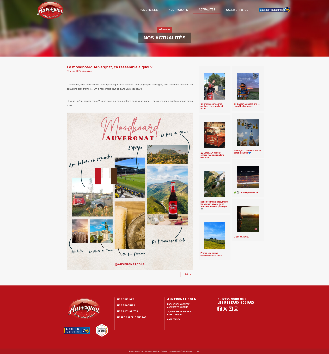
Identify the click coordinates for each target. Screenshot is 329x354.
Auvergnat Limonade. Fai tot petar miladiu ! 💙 (247, 151)
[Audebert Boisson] (274, 9)
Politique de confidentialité (171, 351)
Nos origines (148, 9)
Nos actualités (127, 311)
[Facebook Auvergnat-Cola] (219, 309)
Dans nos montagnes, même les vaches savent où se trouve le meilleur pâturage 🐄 (214, 205)
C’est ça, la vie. (241, 237)
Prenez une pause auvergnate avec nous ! (211, 254)
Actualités (206, 9)
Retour (188, 274)
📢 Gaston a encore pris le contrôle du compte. (247, 105)
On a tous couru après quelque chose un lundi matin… (211, 106)
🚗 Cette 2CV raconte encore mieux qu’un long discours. (212, 155)
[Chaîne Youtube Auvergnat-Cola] (231, 309)
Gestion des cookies (191, 351)
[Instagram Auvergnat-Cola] (236, 309)
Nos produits (178, 9)
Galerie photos (237, 9)
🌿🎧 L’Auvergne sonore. (246, 192)
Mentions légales (152, 351)
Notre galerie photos (132, 317)
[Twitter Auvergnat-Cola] (225, 309)
